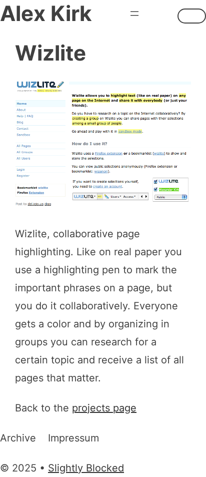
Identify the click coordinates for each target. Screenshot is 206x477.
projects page (104, 408)
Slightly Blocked (86, 468)
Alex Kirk (46, 13)
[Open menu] (134, 14)
